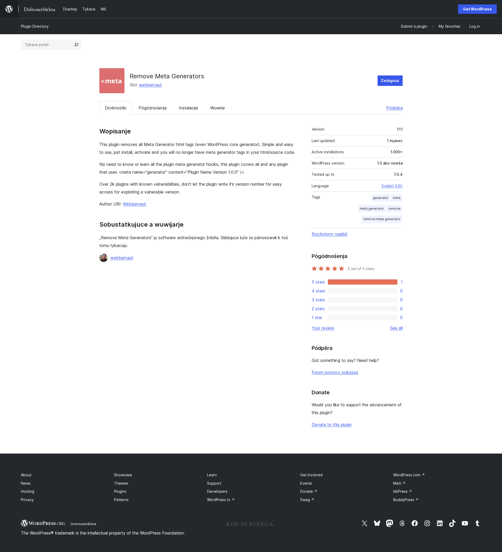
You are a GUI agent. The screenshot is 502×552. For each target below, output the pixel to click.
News (26, 483)
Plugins (120, 491)
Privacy (27, 499)
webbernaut (150, 84)
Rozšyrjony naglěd (329, 234)
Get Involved (311, 475)
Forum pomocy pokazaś (335, 372)
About (26, 475)
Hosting (27, 491)
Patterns (121, 499)
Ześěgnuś (390, 80)
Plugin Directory (35, 26)
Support (214, 483)
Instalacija (188, 107)
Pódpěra (394, 107)
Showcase (123, 475)
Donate (308, 491)
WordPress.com (409, 475)
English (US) (392, 186)
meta (397, 198)
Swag (307, 499)
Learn (212, 475)
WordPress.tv (221, 499)
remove (394, 208)
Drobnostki (115, 107)
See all (396, 328)
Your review (323, 328)
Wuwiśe (217, 107)
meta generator (372, 208)
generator (381, 198)
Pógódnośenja (153, 107)
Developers (217, 491)
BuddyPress (406, 499)
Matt (399, 483)
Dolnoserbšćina (83, 524)
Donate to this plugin (332, 424)
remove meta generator (382, 219)
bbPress (402, 491)
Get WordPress (477, 9)
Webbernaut (134, 204)
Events (306, 483)
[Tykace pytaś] (76, 44)
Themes (121, 483)
